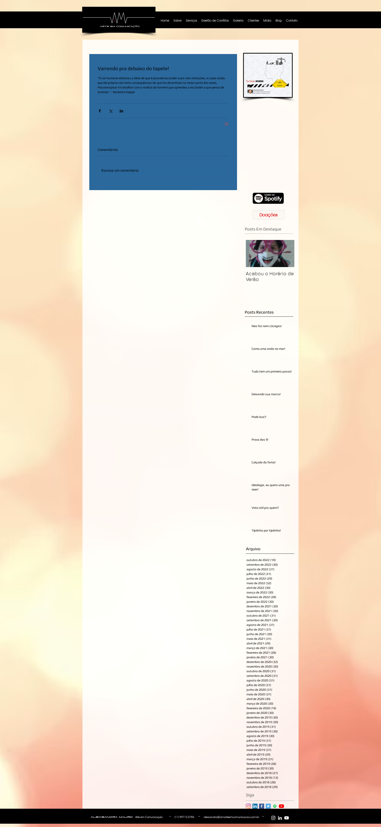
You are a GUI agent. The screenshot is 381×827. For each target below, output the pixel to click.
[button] (310, 365)
